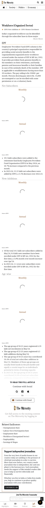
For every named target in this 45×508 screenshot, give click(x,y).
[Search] (38, 2)
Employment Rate (10, 434)
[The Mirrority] (8, 2)
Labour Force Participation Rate (16, 431)
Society (12, 7)
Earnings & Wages (10, 442)
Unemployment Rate (11, 428)
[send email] (41, 499)
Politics (22, 7)
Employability (8, 439)
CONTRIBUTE (10, 487)
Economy (32, 7)
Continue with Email (23, 400)
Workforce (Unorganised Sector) (16, 437)
